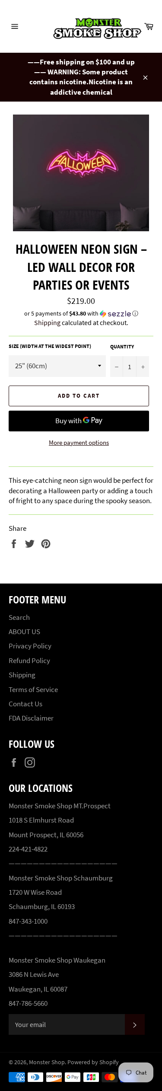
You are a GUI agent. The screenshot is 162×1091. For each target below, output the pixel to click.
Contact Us (25, 703)
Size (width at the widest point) (50, 346)
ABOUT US (24, 631)
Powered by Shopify (93, 1062)
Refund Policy (29, 660)
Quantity (122, 346)
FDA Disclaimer (31, 718)
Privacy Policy (30, 646)
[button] (81, 313)
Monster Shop (47, 1062)
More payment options (79, 442)
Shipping (47, 322)
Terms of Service (33, 689)
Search (19, 617)
